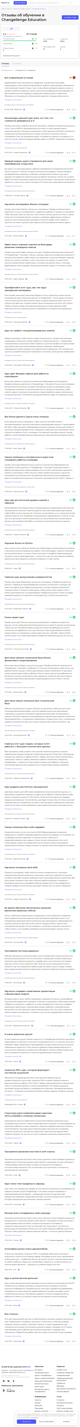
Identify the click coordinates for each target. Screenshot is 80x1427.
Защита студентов (41, 1411)
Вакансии (38, 1405)
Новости (38, 1400)
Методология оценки (64, 1403)
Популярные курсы (42, 1373)
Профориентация (63, 1375)
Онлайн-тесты (62, 1370)
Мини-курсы (39, 1386)
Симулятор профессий (65, 1373)
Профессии (61, 1383)
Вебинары (60, 1386)
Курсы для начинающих (43, 1381)
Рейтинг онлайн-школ (65, 1411)
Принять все (26, 1421)
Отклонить (66, 1421)
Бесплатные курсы (41, 1384)
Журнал (37, 1403)
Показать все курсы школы (11, 55)
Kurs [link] (5, 3)
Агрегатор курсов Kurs (16, 1367)
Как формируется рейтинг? (12, 36)
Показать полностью (13, 100)
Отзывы (5, 64)
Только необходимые (46, 1421)
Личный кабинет (63, 1391)
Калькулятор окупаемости (66, 1389)
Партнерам (39, 1408)
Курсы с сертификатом (43, 1375)
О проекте (60, 1400)
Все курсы (38, 1370)
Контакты (60, 1405)
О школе (17, 64)
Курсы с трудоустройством (45, 1378)
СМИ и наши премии (64, 1408)
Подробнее (34, 1417)
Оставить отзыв (70, 17)
